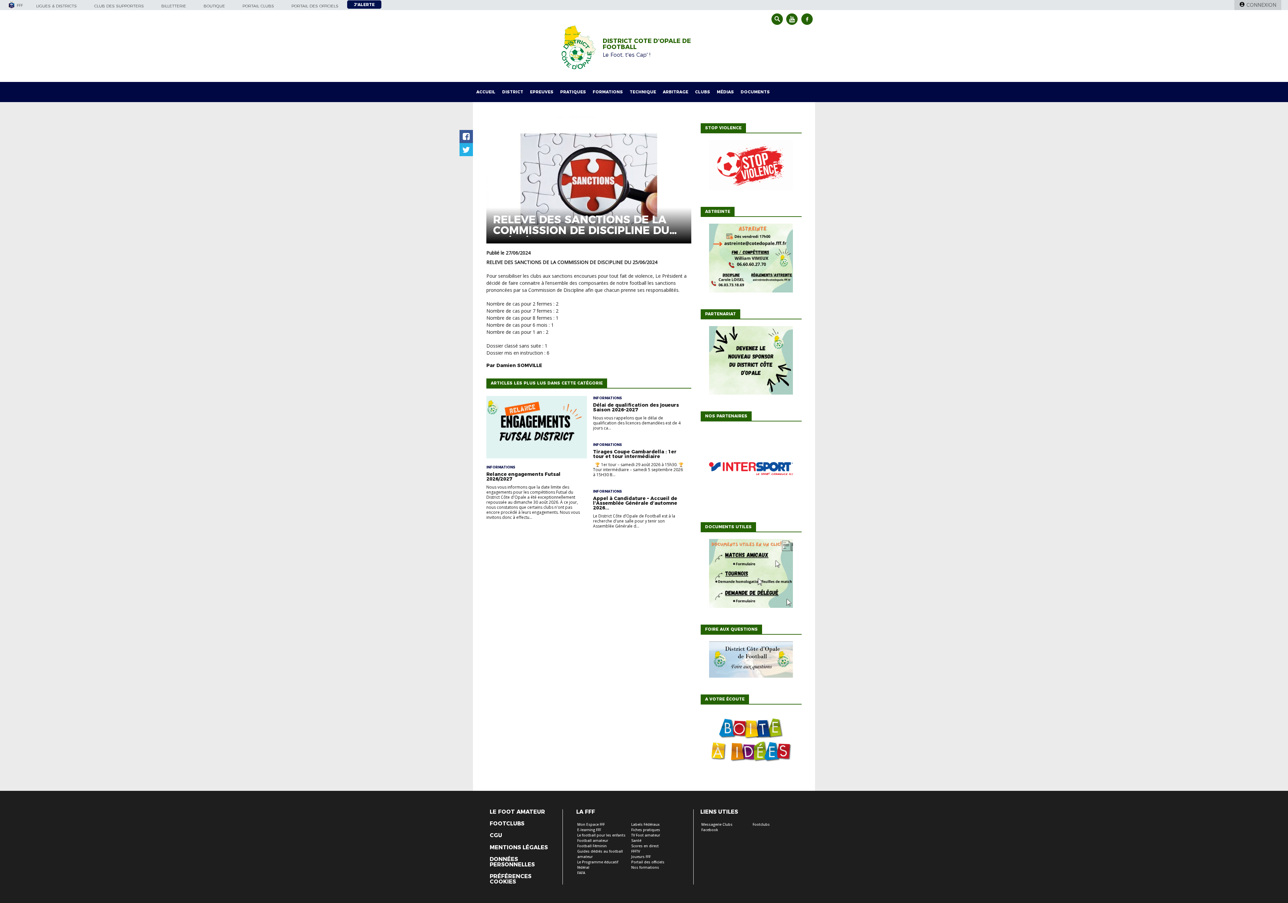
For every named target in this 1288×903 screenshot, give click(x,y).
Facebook (709, 830)
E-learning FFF (589, 830)
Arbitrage (675, 91)
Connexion (1261, 5)
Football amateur (592, 841)
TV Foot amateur (645, 835)
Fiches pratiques (645, 830)
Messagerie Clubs (717, 824)
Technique (643, 91)
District (512, 91)
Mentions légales (519, 847)
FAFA (581, 873)
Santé (636, 841)
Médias (725, 91)
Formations (608, 91)
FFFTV (635, 851)
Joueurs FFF (641, 857)
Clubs (702, 91)
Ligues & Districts (56, 6)
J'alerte (364, 4)
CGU (496, 835)
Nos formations (645, 867)
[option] (751, 470)
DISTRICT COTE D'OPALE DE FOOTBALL (647, 44)
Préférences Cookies (510, 879)
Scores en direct (645, 846)
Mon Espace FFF (591, 824)
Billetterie (173, 6)
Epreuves (541, 91)
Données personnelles (512, 862)
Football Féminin (592, 846)
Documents (755, 91)
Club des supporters (119, 6)
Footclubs (507, 823)
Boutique (214, 6)
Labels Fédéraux (645, 824)
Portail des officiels (314, 6)
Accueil (485, 91)
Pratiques (573, 91)
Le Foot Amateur (517, 812)
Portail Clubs (258, 6)
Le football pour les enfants (601, 835)
